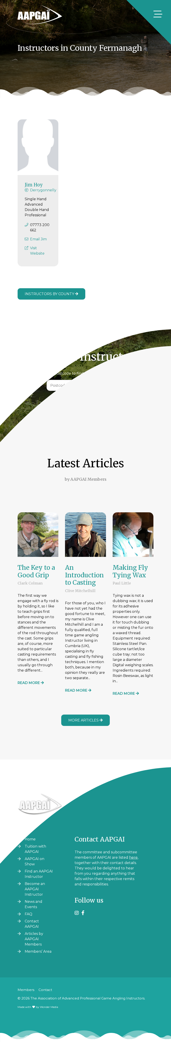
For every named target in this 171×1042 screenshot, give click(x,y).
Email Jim (38, 239)
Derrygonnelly (43, 190)
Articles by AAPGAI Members (34, 939)
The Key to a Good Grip (36, 571)
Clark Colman (30, 583)
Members (26, 990)
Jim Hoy (34, 185)
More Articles (84, 720)
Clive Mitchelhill (80, 590)
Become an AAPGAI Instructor (35, 889)
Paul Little (122, 583)
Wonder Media (49, 1007)
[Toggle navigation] (157, 14)
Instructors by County (50, 294)
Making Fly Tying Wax (130, 571)
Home (30, 839)
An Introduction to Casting (84, 575)
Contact (45, 990)
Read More (29, 683)
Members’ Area (38, 951)
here (133, 857)
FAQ (28, 914)
